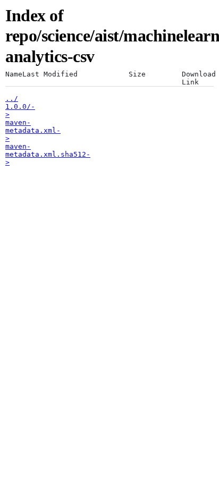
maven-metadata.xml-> (33, 130)
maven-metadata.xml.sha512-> (47, 154)
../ (11, 99)
